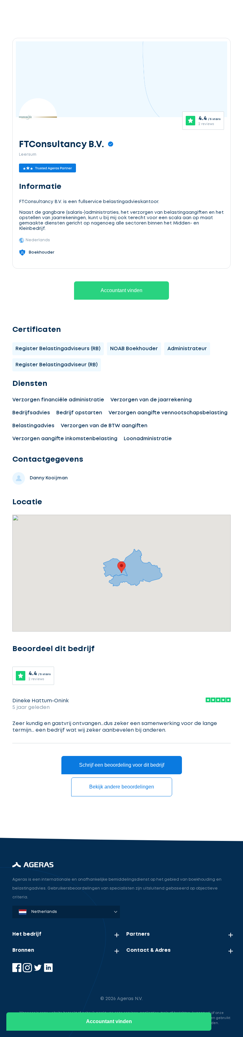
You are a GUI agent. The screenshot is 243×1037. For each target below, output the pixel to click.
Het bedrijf (26, 934)
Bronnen (23, 950)
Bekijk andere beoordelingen (121, 786)
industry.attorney (59, 814)
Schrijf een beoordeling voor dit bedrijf (121, 765)
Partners (138, 934)
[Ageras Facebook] (17, 970)
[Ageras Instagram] (28, 970)
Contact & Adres (148, 950)
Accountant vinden (121, 290)
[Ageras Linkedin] (48, 970)
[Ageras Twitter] (38, 970)
